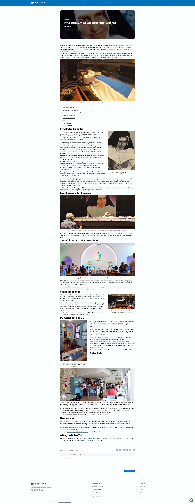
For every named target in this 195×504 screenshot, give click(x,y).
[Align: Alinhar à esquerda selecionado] (81, 455)
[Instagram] (35, 490)
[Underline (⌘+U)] (68, 455)
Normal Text (73, 454)
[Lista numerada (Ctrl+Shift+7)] (84, 455)
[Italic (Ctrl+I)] (65, 455)
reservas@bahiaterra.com (64, 502)
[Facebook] (38, 490)
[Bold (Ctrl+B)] (62, 455)
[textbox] (97, 461)
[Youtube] (42, 490)
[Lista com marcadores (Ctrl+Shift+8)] (87, 455)
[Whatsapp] (32, 490)
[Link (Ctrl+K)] (92, 455)
